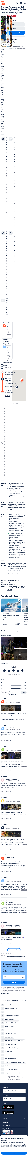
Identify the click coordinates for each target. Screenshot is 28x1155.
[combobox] (14, 694)
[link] (11, 612)
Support (4, 1118)
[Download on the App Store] (8, 1113)
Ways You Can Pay (7, 1129)
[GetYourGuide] (3, 3)
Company (5, 1122)
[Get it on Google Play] (8, 1107)
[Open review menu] (25, 702)
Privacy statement (5, 993)
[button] (7, 12)
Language (5, 1087)
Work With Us (6, 1126)
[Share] (25, 12)
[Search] (17, 3)
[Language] (21, 3)
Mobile (4, 1104)
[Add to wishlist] (19, 600)
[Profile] (25, 3)
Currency (5, 1095)
